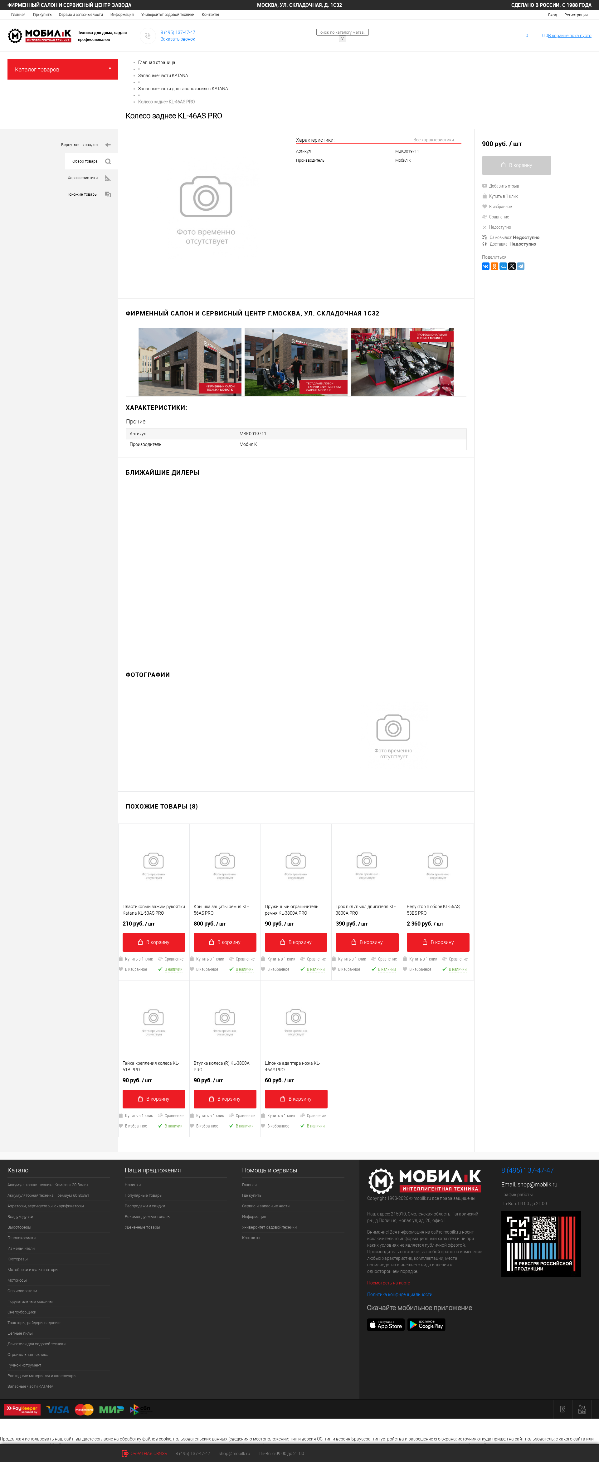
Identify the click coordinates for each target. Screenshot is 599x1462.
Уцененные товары (142, 1227)
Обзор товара (85, 161)
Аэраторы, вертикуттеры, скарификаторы (45, 1206)
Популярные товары (144, 1195)
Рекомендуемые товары (148, 1216)
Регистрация (576, 14)
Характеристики (83, 177)
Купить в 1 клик (139, 959)
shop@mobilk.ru (538, 1184)
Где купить (42, 14)
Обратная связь (148, 1453)
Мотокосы (17, 1280)
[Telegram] (520, 266)
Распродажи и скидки (145, 1206)
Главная (18, 14)
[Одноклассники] (494, 266)
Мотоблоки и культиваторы (32, 1269)
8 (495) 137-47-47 (178, 32)
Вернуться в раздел (79, 144)
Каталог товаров (37, 69)
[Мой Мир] (503, 266)
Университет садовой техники (167, 14)
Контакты (210, 14)
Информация (122, 14)
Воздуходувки (20, 1216)
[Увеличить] (207, 210)
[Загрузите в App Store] (386, 1324)
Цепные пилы (20, 1333)
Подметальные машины (30, 1301)
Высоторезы (19, 1227)
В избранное (136, 969)
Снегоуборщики (21, 1312)
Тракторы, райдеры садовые (34, 1322)
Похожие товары (82, 194)
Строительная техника (27, 1354)
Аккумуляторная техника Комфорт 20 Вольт (47, 1184)
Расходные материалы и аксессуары (41, 1375)
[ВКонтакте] (485, 266)
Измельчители (21, 1248)
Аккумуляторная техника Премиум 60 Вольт (48, 1195)
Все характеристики (433, 139)
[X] (512, 266)
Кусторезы (17, 1259)
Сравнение (174, 959)
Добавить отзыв (504, 186)
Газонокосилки (21, 1237)
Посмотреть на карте (388, 1282)
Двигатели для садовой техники (36, 1344)
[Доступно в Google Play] (426, 1324)
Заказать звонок (178, 39)
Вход (552, 14)
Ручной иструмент (24, 1365)
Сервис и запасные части (81, 14)
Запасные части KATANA (30, 1386)
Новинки (133, 1184)
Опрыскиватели (22, 1290)
